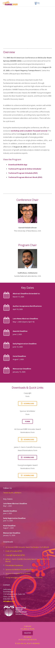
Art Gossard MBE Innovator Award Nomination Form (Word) (27, 547)
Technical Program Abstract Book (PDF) (25, 177)
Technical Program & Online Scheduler (24, 169)
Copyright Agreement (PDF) (15, 555)
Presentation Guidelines (14, 565)
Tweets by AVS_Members (12, 493)
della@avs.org (9, 601)
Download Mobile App (17, 164)
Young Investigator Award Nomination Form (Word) (24, 577)
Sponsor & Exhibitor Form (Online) (18, 573)
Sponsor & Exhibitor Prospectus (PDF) (19, 569)
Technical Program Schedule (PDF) (22, 173)
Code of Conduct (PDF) (14, 551)
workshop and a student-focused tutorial (29, 131)
